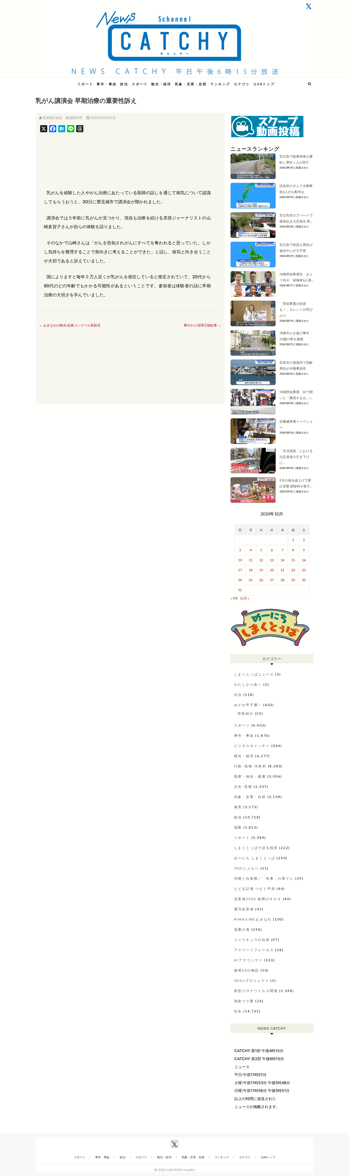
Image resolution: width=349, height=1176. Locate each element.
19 (261, 570)
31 (240, 590)
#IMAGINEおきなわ (253, 919)
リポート (85, 84)
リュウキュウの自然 (252, 940)
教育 (238, 807)
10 (240, 560)
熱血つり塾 (244, 1001)
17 (240, 570)
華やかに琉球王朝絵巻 (202, 325)
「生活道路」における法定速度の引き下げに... (296, 457)
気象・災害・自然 (191, 84)
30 (304, 580)
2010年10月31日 (102, 118)
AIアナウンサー (248, 960)
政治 (124, 84)
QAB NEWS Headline (60, 81)
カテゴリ (242, 84)
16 (304, 560)
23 (304, 570)
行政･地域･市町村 (250, 766)
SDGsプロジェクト (251, 980)
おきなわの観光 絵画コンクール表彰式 (69, 325)
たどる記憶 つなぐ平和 (254, 889)
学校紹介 (246, 713)
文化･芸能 (243, 786)
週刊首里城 (244, 909)
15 (293, 560)
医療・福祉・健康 (250, 776)
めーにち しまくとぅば (254, 858)
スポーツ (140, 84)
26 (261, 580)
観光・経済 (161, 84)
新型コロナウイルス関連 (256, 991)
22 (293, 570)
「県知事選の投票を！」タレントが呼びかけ (296, 309)
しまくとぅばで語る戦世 (256, 848)
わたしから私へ (248, 684)
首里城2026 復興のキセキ (258, 899)
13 (272, 560)
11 (251, 560)
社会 (238, 1011)
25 (251, 580)
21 (282, 570)
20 (272, 570)
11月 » (244, 598)
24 (240, 580)
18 (251, 570)
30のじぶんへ (246, 868)
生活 (238, 695)
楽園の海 (242, 929)
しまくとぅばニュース (254, 674)
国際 (238, 827)
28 (282, 580)
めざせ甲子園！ (248, 705)
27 (272, 580)
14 (282, 560)
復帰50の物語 (246, 970)
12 (261, 560)
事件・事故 (107, 84)
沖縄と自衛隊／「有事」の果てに (264, 878)
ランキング (220, 84)
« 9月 (234, 598)
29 (293, 580)
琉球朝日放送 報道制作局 (62, 118)
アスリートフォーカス (254, 950)
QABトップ (264, 84)
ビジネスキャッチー (252, 746)
